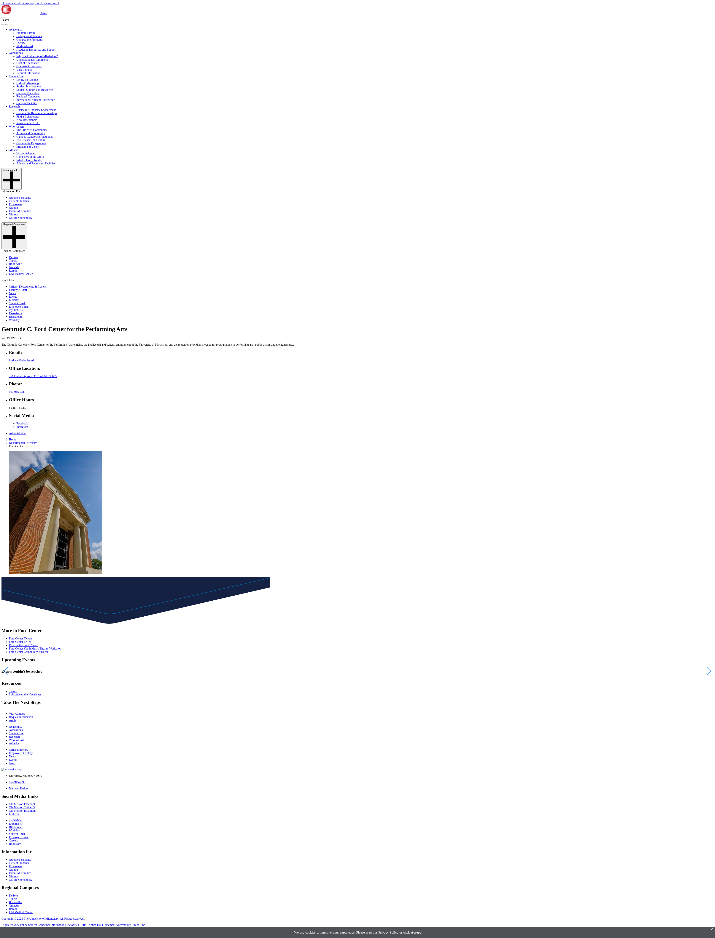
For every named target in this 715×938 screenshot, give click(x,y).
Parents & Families (20, 211)
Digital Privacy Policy (14, 924)
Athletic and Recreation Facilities (35, 163)
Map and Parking (19, 788)
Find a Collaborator (27, 116)
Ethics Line (138, 924)
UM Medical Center (21, 273)
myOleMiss (16, 310)
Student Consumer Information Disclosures (53, 924)
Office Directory (18, 749)
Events (13, 296)
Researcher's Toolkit (28, 123)
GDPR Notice (88, 924)
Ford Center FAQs (20, 641)
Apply (12, 720)
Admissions (16, 52)
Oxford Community (20, 217)
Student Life (16, 76)
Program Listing (25, 32)
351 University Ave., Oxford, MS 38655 (33, 376)
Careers (13, 840)
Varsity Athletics (26, 153)
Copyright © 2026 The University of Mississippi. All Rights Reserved (42, 918)
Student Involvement (28, 86)
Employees (15, 204)
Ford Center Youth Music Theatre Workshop (35, 648)
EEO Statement (106, 924)
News (12, 293)
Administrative (17, 433)
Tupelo (13, 260)
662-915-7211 (17, 782)
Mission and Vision (27, 146)
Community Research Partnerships (36, 113)
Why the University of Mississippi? (37, 56)
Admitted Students (20, 197)
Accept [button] (416, 932)
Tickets (13, 691)
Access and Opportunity (30, 133)
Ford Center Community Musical (28, 651)
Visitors (13, 214)
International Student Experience (35, 99)
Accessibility (123, 924)
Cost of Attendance (27, 63)
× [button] (711, 929)
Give (44, 13)
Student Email (17, 303)
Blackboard (16, 316)
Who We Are (16, 126)
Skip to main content (47, 3)
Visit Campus (24, 69)
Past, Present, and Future (30, 140)
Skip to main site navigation (17, 3)
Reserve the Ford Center (23, 645)
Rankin (13, 270)
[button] (2, 17)
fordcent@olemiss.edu (22, 360)
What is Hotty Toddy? (29, 160)
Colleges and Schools (29, 36)
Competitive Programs (29, 39)
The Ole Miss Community (31, 130)
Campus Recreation (27, 93)
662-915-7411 (17, 391)
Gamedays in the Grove (30, 156)
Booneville (15, 263)
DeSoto (13, 257)
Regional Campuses (28, 96)
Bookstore (15, 843)
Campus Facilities (26, 103)
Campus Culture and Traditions (34, 136)
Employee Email (18, 306)
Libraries (14, 300)
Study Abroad (24, 46)
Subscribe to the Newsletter (25, 694)
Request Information (28, 73)
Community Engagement (31, 143)
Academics (15, 29)
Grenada (14, 267)
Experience (15, 313)
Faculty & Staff (18, 289)
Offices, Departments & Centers (28, 286)
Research (14, 106)
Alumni (13, 207)
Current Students (19, 201)
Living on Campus (27, 79)
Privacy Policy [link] (388, 932)
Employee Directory (21, 753)
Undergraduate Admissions (32, 59)
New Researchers (26, 119)
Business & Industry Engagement (36, 109)
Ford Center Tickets (20, 638)
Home (12, 439)
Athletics (14, 150)
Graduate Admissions (29, 66)
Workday (14, 320)
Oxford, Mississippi (27, 83)
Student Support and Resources (34, 89)
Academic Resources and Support (36, 49)
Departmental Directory (23, 442)
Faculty (20, 42)
